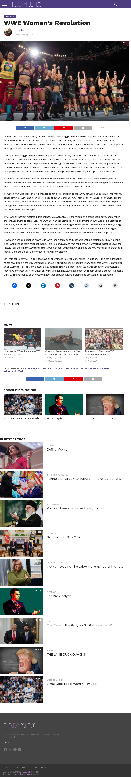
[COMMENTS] (102, 126)
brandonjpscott (19, 774)
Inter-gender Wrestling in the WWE (22, 351)
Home (5, 767)
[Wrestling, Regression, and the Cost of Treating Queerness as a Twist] (63, 339)
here (6, 742)
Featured (52, 368)
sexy (75, 368)
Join (35, 767)
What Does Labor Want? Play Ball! (21, 418)
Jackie (21, 30)
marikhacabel (33, 774)
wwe (20, 371)
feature (41, 368)
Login (43, 767)
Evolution (29, 368)
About (14, 767)
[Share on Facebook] (25, 126)
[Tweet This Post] (44, 126)
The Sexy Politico (28, 772)
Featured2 (65, 368)
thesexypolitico (89, 368)
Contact (25, 767)
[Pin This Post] (63, 126)
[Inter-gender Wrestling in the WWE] (22, 339)
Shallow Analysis (53, 418)
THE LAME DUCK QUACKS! (99, 418)
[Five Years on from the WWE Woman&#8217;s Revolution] (104, 339)
